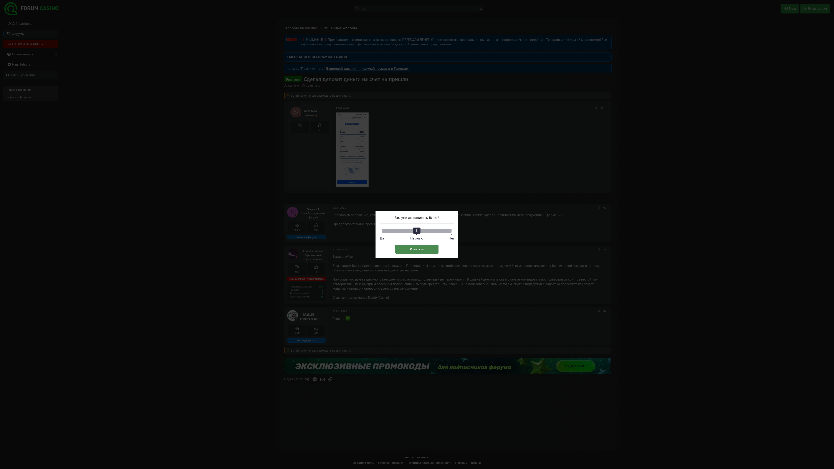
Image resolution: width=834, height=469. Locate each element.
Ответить (417, 249)
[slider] (416, 231)
